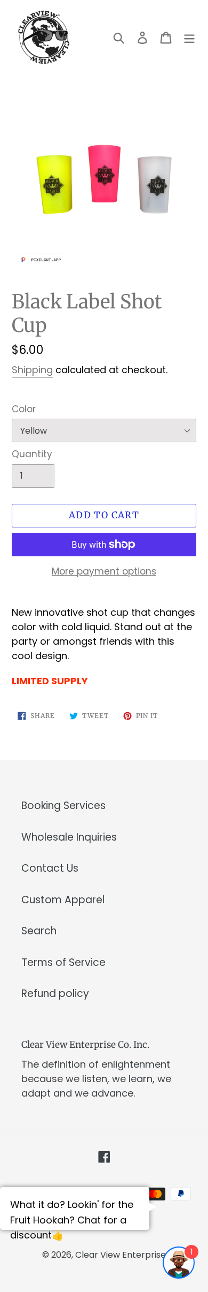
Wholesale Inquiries (69, 837)
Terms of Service (63, 962)
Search (39, 931)
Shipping (32, 369)
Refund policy (55, 993)
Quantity (32, 454)
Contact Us (49, 868)
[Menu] (189, 37)
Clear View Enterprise (120, 1255)
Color (24, 409)
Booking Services (63, 805)
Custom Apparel (63, 900)
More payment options (104, 571)
